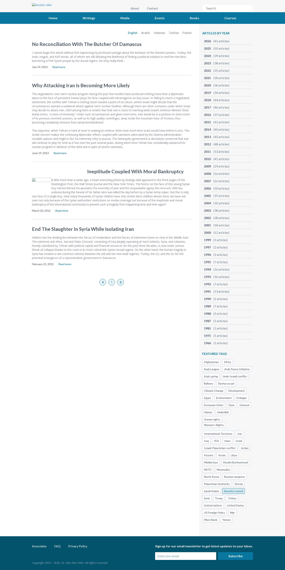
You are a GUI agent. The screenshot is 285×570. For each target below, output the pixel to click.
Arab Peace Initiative (237, 369)
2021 (216, 78)
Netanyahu (223, 469)
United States (235, 505)
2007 (216, 181)
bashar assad (226, 383)
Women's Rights (214, 425)
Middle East (211, 462)
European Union (213, 405)
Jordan (245, 448)
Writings (89, 18)
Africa (227, 362)
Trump (219, 498)
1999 (216, 240)
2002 (216, 218)
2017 (216, 107)
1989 (216, 306)
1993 (216, 277)
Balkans (208, 383)
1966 (216, 343)
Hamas (208, 412)
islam (227, 440)
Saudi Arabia (211, 491)
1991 (216, 291)
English (133, 32)
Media (125, 18)
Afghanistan (211, 362)
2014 (216, 129)
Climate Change (213, 390)
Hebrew (160, 32)
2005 (216, 195)
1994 (216, 269)
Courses (230, 18)
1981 (216, 328)
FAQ (57, 546)
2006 (216, 188)
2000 (216, 232)
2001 (216, 225)
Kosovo (208, 455)
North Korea (211, 476)
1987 (216, 321)
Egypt (207, 397)
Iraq (206, 440)
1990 (216, 299)
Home (53, 18)
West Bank (210, 519)
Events (160, 18)
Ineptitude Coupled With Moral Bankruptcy (135, 171)
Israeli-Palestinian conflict (220, 448)
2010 (216, 159)
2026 (216, 41)
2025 (216, 48)
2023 (216, 63)
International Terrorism (218, 433)
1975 (216, 335)
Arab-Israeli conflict (235, 376)
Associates (39, 546)
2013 (216, 137)
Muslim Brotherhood (235, 462)
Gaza (231, 405)
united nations (213, 505)
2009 (216, 166)
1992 (216, 284)
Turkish (174, 32)
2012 (216, 144)
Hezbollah (223, 412)
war (232, 512)
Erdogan (242, 397)
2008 (216, 173)
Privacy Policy (77, 546)
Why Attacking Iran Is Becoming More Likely (81, 85)
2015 (216, 122)
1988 (216, 313)
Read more (58, 67)
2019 (216, 92)
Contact (152, 8)
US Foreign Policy (214, 512)
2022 (216, 70)
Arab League (211, 369)
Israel (238, 440)
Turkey (232, 498)
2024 (216, 56)
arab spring (211, 376)
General (244, 405)
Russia (239, 483)
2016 (216, 114)
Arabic (146, 32)
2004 (216, 203)
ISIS (216, 440)
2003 (216, 210)
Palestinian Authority (217, 483)
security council (233, 491)
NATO (208, 469)
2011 (216, 151)
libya (234, 455)
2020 (216, 85)
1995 (216, 262)
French (187, 32)
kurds (222, 455)
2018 (216, 100)
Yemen (226, 519)
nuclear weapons (234, 476)
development (236, 390)
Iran (239, 433)
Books (194, 18)
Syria (207, 498)
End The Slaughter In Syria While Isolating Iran (83, 229)
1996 (216, 254)
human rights (212, 419)
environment (224, 397)
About (134, 8)
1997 (216, 247)
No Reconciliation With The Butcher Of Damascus (87, 44)
